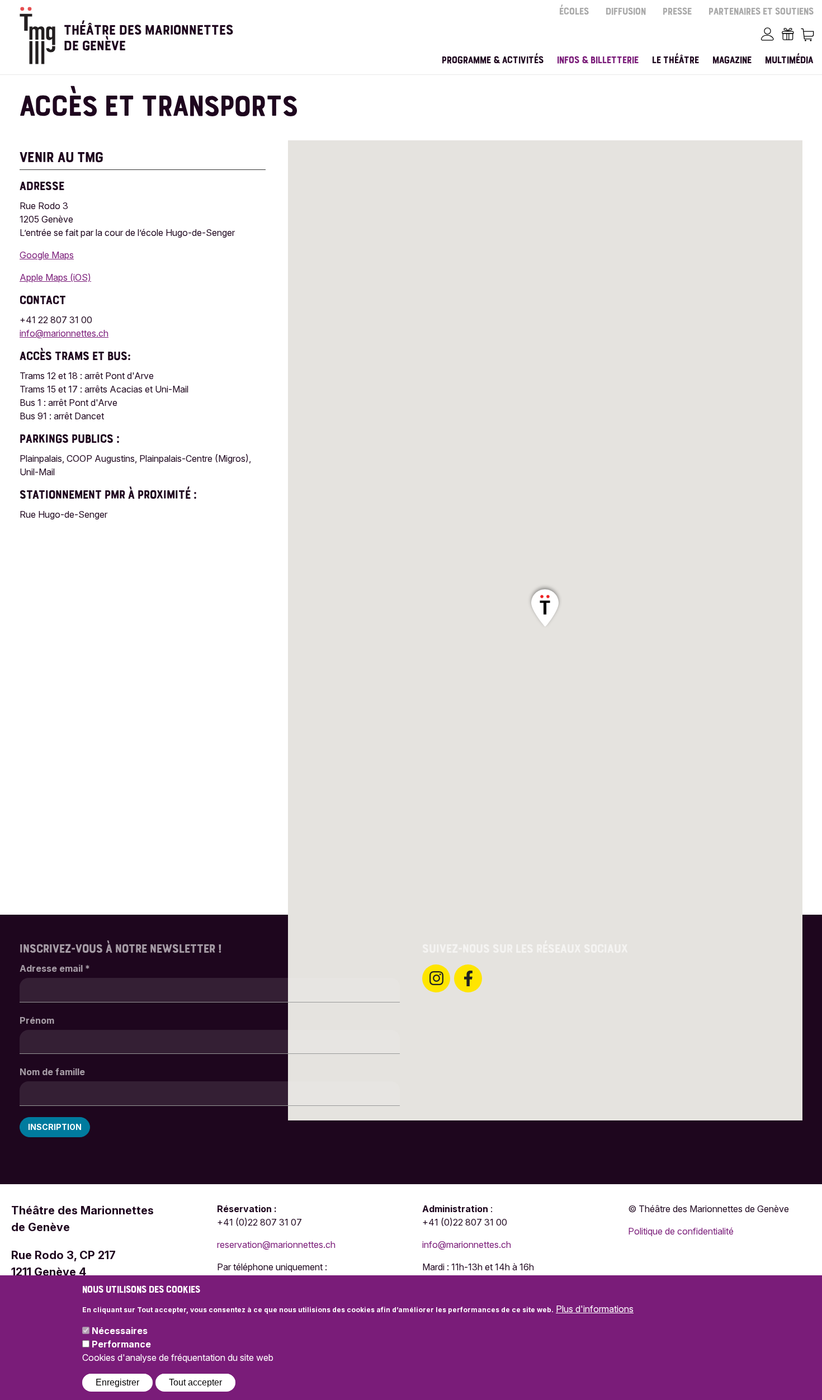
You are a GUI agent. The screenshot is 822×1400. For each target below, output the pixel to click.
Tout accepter (195, 1382)
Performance (121, 1344)
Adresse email (55, 968)
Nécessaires (120, 1330)
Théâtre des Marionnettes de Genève (148, 34)
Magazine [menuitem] (732, 60)
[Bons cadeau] (787, 34)
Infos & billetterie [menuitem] (598, 60)
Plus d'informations (595, 1308)
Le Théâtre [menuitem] (675, 60)
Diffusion (626, 12)
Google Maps (47, 255)
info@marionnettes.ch (64, 333)
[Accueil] (37, 35)
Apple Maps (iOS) (55, 277)
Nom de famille (52, 1071)
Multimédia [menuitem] (789, 60)
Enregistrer (117, 1382)
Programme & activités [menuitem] (493, 60)
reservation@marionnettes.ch (276, 1244)
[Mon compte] (767, 34)
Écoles (574, 12)
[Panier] (807, 34)
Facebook (468, 978)
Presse (677, 12)
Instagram (436, 978)
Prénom (37, 1020)
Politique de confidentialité (681, 1231)
